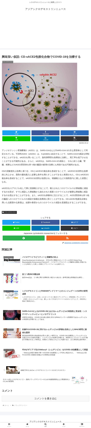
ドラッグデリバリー (10, 212)
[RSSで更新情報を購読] (67, 238)
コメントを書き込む (45, 398)
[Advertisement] (45, 32)
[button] (75, 138)
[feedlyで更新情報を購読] (24, 238)
